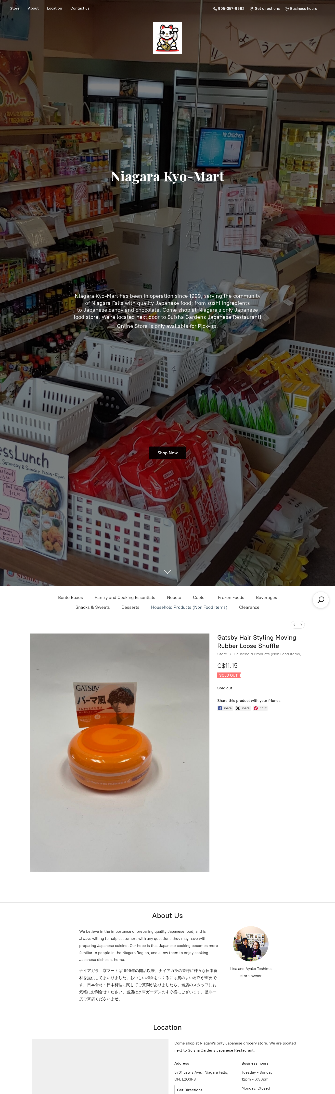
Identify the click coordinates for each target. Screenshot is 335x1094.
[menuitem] (294, 624)
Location (54, 8)
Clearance (249, 607)
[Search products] (320, 600)
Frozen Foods (231, 597)
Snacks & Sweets (93, 607)
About (33, 8)
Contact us (80, 8)
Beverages (266, 597)
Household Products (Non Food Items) (189, 607)
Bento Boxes (70, 597)
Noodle (174, 597)
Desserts (130, 607)
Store (15, 8)
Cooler (199, 597)
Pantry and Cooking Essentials (125, 597)
